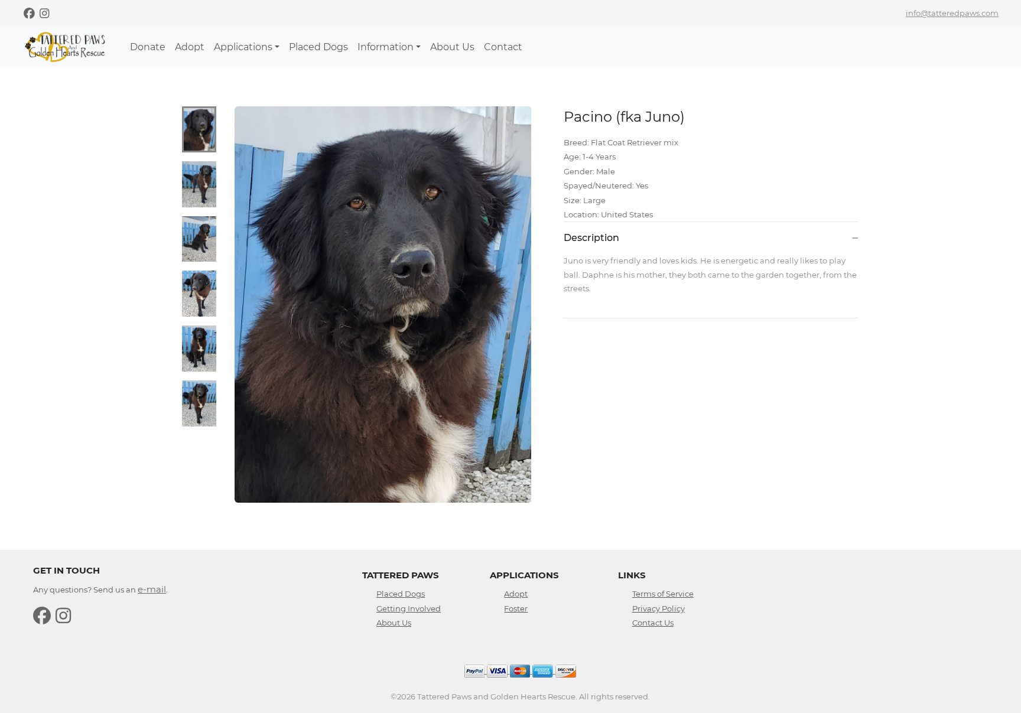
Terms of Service (663, 593)
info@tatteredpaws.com (952, 13)
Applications (243, 47)
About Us (452, 47)
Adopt (189, 47)
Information (385, 47)
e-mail (152, 589)
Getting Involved (408, 608)
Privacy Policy (658, 608)
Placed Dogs (318, 47)
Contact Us (653, 622)
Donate (147, 47)
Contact (503, 47)
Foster (516, 608)
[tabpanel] (383, 304)
